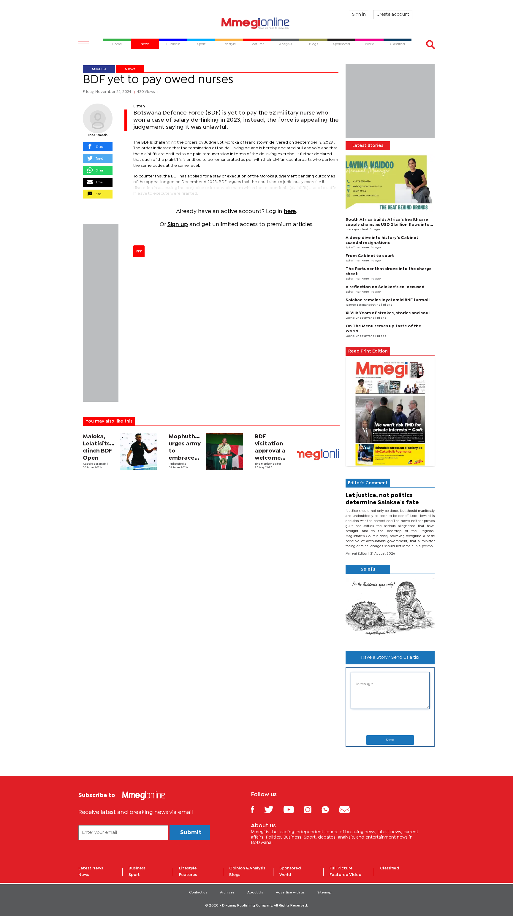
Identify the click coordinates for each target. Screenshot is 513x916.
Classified (389, 868)
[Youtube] (293, 809)
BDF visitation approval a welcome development (274, 451)
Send (390, 740)
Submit (191, 832)
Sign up (177, 224)
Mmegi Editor (357, 553)
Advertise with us (290, 892)
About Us (255, 892)
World (285, 875)
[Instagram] (312, 809)
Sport (134, 875)
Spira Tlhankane (358, 247)
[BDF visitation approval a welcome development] (318, 454)
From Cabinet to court (370, 256)
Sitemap (324, 892)
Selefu (368, 569)
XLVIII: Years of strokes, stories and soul (388, 313)
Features (188, 875)
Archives (227, 892)
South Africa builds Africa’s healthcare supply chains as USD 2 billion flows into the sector (388, 224)
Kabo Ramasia (97, 135)
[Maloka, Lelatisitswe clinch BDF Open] (138, 451)
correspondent (357, 229)
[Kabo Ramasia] (98, 118)
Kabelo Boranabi (95, 464)
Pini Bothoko (178, 464)
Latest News (90, 868)
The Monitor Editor (268, 464)
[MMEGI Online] (256, 23)
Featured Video (345, 875)
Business (137, 868)
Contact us (198, 892)
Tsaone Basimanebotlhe (363, 305)
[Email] (349, 809)
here (290, 211)
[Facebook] (257, 809)
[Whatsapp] (330, 809)
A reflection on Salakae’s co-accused (385, 287)
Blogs (234, 875)
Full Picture (341, 868)
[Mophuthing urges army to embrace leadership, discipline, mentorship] (224, 451)
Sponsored (290, 868)
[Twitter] (273, 809)
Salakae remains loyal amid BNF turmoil (388, 300)
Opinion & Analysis (247, 868)
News (130, 69)
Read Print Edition (368, 351)
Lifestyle (188, 868)
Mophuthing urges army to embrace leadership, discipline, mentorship (186, 458)
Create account (392, 14)
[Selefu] (390, 610)
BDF (139, 251)
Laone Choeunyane (360, 318)
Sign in (359, 14)
